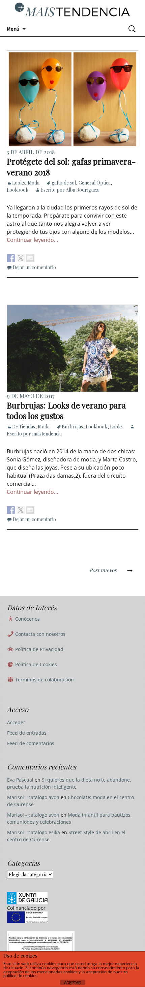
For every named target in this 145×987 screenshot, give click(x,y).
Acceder (16, 722)
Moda (33, 182)
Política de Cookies (35, 664)
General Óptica (95, 182)
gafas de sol (64, 182)
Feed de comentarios (30, 743)
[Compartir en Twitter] (21, 258)
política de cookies (20, 976)
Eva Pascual (20, 780)
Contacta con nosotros (39, 634)
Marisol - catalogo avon (33, 797)
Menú (13, 28)
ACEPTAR (72, 983)
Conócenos (27, 619)
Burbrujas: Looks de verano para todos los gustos (66, 410)
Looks (18, 182)
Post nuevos (111, 570)
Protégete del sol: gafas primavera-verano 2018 (71, 166)
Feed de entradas (27, 733)
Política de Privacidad (38, 649)
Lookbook (17, 190)
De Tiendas (23, 426)
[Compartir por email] (30, 258)
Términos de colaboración (44, 679)
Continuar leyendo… (32, 240)
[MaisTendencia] (72, 10)
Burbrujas (72, 426)
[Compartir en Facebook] (11, 258)
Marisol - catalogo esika (33, 832)
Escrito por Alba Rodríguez (69, 190)
